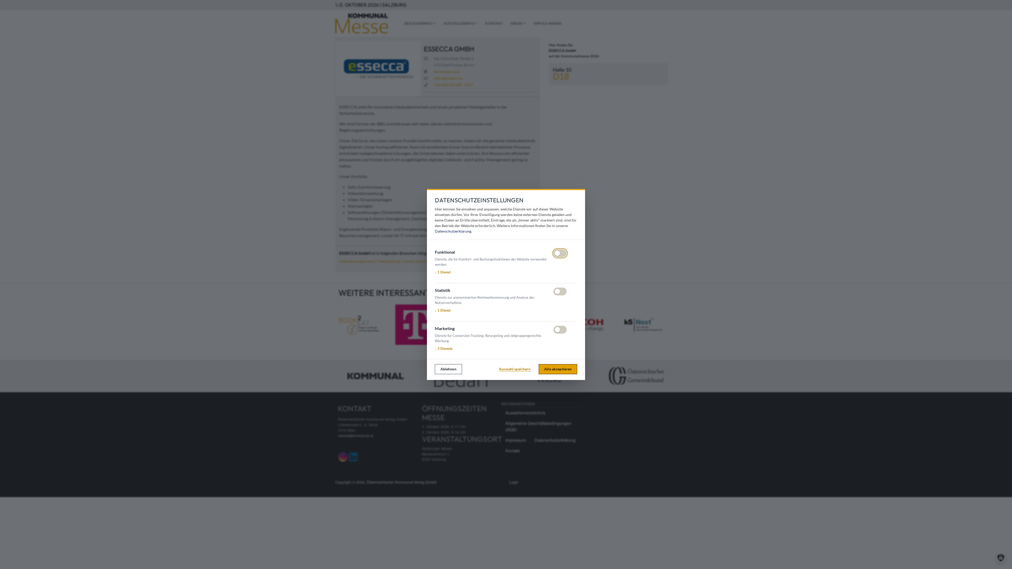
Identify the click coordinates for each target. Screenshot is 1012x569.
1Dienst (443, 272)
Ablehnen (448, 369)
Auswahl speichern (515, 369)
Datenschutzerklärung (453, 231)
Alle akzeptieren (558, 369)
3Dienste (444, 348)
